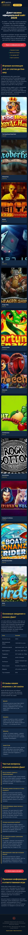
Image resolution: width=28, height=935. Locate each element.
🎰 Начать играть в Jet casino (14, 871)
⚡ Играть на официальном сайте (14, 45)
